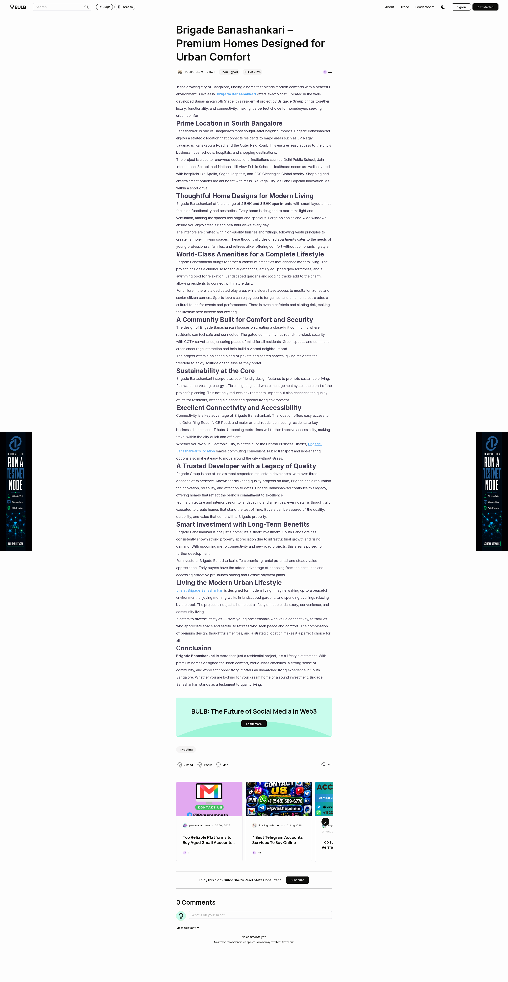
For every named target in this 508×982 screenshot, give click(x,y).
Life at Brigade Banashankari (199, 590)
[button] (389, 7)
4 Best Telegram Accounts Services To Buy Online (277, 840)
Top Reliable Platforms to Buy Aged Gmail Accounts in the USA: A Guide (207, 840)
